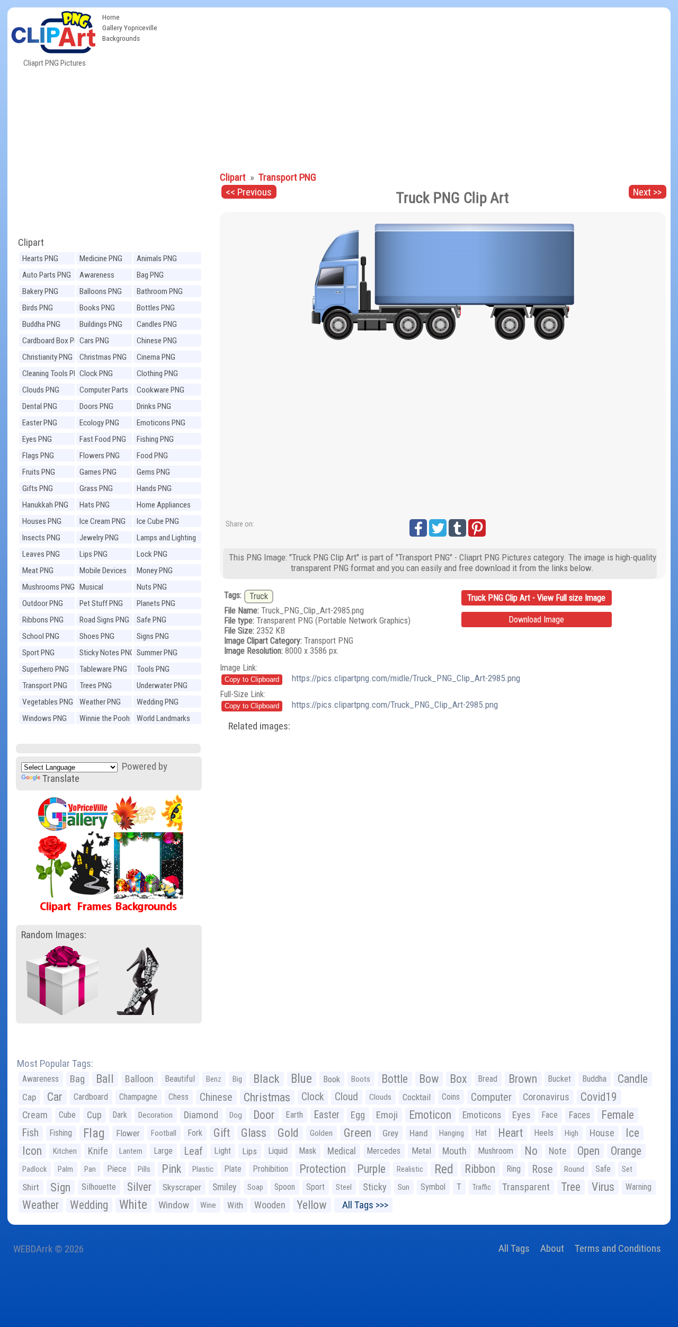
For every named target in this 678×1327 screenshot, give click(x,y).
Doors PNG (96, 406)
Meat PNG (37, 570)
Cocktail (417, 1097)
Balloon (139, 1078)
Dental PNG (39, 406)
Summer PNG (157, 652)
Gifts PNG (37, 488)
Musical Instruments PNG (105, 588)
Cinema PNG (156, 357)
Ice (632, 1132)
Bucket (559, 1079)
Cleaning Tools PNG (52, 373)
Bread (487, 1079)
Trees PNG (95, 685)
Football (163, 1133)
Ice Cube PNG (158, 521)
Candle (633, 1078)
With (235, 1205)
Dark (120, 1115)
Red (443, 1169)
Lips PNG (93, 554)
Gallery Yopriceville (129, 27)
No (531, 1150)
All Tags (514, 1248)
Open (588, 1150)
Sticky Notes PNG (107, 652)
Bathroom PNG (160, 291)
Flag (94, 1133)
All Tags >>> (363, 1205)
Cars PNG (94, 340)
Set (627, 1169)
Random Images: (53, 935)
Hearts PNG (40, 258)
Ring (513, 1169)
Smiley (224, 1187)
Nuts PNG (152, 587)
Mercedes (383, 1151)
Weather (40, 1205)
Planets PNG (156, 603)
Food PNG (152, 455)
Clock (312, 1097)
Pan (90, 1169)
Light (222, 1151)
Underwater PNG (162, 685)
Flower (128, 1133)
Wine (208, 1205)
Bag (77, 1079)
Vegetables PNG (47, 702)
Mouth (454, 1150)
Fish (30, 1133)
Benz (213, 1079)
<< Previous (249, 192)
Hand (418, 1133)
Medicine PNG (100, 258)
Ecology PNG (99, 423)
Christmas (267, 1097)
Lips (249, 1151)
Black (266, 1079)
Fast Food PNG (102, 439)
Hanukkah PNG (45, 505)
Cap (29, 1097)
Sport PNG (38, 652)
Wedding (89, 1205)
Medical (341, 1151)
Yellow (312, 1205)
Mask (307, 1151)
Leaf (193, 1151)
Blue (301, 1079)
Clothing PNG (157, 373)
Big (237, 1079)
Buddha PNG (41, 324)
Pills (144, 1169)
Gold (288, 1132)
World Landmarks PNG (163, 720)
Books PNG (97, 308)
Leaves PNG (41, 554)
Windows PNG (44, 718)
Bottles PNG (156, 308)
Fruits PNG (38, 472)
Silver (139, 1187)
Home (111, 17)
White (133, 1205)
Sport (315, 1187)
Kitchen (65, 1151)
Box (458, 1078)
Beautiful (180, 1079)
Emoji (387, 1115)
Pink (171, 1168)
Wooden (270, 1204)
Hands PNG (154, 488)
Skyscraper (182, 1187)
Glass (253, 1132)
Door (263, 1114)
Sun (403, 1187)
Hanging (451, 1133)
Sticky (375, 1186)
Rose (542, 1169)
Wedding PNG (158, 702)
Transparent (526, 1187)
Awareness (40, 1079)
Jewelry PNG (99, 537)
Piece (117, 1169)
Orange (626, 1150)
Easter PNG (39, 423)
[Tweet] (438, 528)
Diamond (201, 1115)
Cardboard (91, 1097)
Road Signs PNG (104, 620)
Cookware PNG (160, 390)
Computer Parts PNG (103, 391)
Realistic (410, 1169)
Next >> (647, 192)
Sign (60, 1187)
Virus (603, 1187)
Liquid (278, 1151)
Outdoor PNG (42, 603)
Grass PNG (96, 488)
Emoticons (481, 1115)
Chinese (216, 1097)
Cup (94, 1114)
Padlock (34, 1169)
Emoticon (430, 1114)
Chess (178, 1097)
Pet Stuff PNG (101, 603)
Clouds (380, 1097)
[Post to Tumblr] (457, 528)
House (602, 1132)
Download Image (536, 619)
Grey (390, 1133)
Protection (322, 1168)
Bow (429, 1078)
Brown (522, 1078)
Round (574, 1169)
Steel (344, 1187)
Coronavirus (546, 1097)
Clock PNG (96, 373)
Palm (65, 1169)
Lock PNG (152, 554)
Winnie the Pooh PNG (104, 720)
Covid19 (599, 1096)
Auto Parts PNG (46, 275)
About (552, 1248)
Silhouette (99, 1187)
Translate (60, 778)
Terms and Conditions (618, 1248)
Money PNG (155, 570)
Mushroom (495, 1151)
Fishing (61, 1133)
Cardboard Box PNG (53, 340)
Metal (421, 1151)
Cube (67, 1115)
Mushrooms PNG (48, 587)
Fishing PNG (155, 439)
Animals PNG (157, 258)
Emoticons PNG (161, 423)
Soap (255, 1187)
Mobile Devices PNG (103, 572)
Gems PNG (153, 472)
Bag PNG (150, 275)
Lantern (130, 1151)
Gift (221, 1132)
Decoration (155, 1115)
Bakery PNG (40, 291)
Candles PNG (157, 324)
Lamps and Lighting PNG (166, 539)
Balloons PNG (100, 291)
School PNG (40, 636)
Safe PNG (151, 620)
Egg (358, 1115)
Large (163, 1151)
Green (357, 1133)
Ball (105, 1078)
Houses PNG (41, 521)
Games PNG (98, 472)
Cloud (346, 1097)
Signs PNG (153, 636)
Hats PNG (94, 505)
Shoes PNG (96, 636)
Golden (321, 1133)
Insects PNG (41, 537)
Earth (294, 1115)
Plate (233, 1169)
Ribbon (480, 1168)
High (571, 1133)
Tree (571, 1187)
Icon (32, 1150)
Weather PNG (100, 702)
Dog (235, 1115)
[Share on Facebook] (418, 528)
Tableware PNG (103, 669)
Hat (481, 1133)
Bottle (394, 1078)
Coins (451, 1097)
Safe (603, 1169)
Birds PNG (37, 308)
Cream (35, 1114)
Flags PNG (38, 455)
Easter (327, 1115)
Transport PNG (44, 685)
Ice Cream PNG (102, 521)
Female (617, 1114)
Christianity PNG (47, 357)
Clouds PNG (40, 390)
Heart (510, 1132)
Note (557, 1151)
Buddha (594, 1079)
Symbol (433, 1187)
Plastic (202, 1169)
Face (550, 1115)
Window (173, 1205)
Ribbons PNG (43, 620)
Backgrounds (121, 38)
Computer (491, 1097)
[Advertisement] (416, 87)
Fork (195, 1133)
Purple (371, 1168)
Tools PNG (153, 669)
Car (55, 1096)
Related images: (259, 726)
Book (331, 1079)
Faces (579, 1115)
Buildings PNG (100, 324)
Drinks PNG (154, 406)
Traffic (481, 1187)
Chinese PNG (157, 340)
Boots (360, 1079)
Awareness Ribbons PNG (100, 276)
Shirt (30, 1187)
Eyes (521, 1115)
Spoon (284, 1187)
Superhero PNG (45, 669)
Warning (639, 1187)
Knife (98, 1150)
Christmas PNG (103, 357)
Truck (258, 596)
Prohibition (270, 1169)
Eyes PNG (37, 439)
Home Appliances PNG (164, 506)
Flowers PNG (99, 455)
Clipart (31, 242)
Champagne (138, 1097)
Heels (544, 1133)
